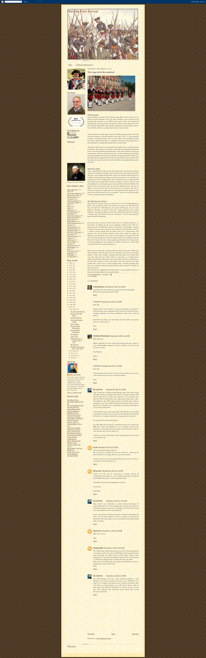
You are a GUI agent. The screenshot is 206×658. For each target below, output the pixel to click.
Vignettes (69, 243)
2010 (70, 300)
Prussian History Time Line (74, 448)
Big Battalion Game (72, 230)
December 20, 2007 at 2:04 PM (115, 286)
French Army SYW (72, 251)
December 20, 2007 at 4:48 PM (116, 389)
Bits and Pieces (75, 344)
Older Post (135, 634)
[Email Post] (110, 274)
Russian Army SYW (72, 217)
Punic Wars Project (72, 212)
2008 (70, 304)
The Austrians (74, 334)
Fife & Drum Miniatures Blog (75, 405)
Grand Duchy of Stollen (73, 428)
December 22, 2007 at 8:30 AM (114, 548)
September (74, 355)
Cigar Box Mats (71, 256)
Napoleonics (70, 210)
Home (70, 65)
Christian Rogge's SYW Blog (75, 418)
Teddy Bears (70, 253)
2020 (70, 277)
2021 (70, 274)
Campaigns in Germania (73, 416)
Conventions (70, 234)
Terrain (69, 208)
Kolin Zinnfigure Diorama (74, 433)
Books (69, 249)
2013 (70, 293)
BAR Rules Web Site (72, 413)
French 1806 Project (76, 318)
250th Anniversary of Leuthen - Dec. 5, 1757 (76, 340)
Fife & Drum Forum (72, 400)
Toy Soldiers (70, 199)
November (74, 351)
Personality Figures (72, 228)
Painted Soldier (98, 548)
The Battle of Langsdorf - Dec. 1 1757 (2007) (78, 348)
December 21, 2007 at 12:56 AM (116, 501)
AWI (68, 191)
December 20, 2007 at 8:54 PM (108, 447)
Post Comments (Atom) (103, 638)
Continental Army (72, 227)
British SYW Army (72, 245)
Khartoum (70, 225)
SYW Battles (70, 214)
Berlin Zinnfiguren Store (74, 415)
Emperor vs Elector (72, 422)
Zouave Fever (74, 336)
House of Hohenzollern (73, 431)
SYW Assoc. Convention (74, 232)
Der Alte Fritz (75, 375)
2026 (70, 263)
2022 (70, 272)
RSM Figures (70, 450)
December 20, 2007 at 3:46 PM (120, 336)
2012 (70, 295)
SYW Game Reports (72, 201)
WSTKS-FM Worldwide (101, 336)
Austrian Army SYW (73, 202)
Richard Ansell (71, 219)
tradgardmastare (99, 286)
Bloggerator (97, 470)
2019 (70, 279)
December (74, 309)
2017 (70, 284)
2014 (70, 291)
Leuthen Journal (71, 439)
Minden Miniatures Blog (74, 409)
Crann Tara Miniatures (73, 411)
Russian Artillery (71, 242)
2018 (70, 281)
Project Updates (75, 324)
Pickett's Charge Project (73, 215)
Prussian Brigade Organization (75, 331)
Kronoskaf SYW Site (73, 407)
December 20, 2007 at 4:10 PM (112, 366)
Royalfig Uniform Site (73, 452)
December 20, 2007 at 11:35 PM (112, 471)
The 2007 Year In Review (78, 311)
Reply (95, 295)
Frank (95, 447)
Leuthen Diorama (72, 437)
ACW (68, 204)
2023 (70, 270)
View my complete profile (74, 392)
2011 (70, 297)
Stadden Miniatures (72, 454)
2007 (70, 307)
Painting (69, 206)
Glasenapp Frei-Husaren (73, 429)
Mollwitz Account (72, 443)
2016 (70, 286)
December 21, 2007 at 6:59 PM (112, 531)
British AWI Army (72, 221)
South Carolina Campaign (74, 223)
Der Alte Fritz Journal (82, 11)
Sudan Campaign (72, 197)
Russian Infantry (71, 247)
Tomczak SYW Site (72, 456)
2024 (70, 267)
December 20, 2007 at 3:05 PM (112, 301)
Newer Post (91, 634)
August (73, 358)
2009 (70, 302)
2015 (70, 288)
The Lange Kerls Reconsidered (75, 327)
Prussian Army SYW (73, 195)
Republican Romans (72, 236)
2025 (70, 265)
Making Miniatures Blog (74, 441)
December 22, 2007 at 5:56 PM (116, 576)
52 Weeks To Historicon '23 (84, 65)
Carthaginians (71, 240)
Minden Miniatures (72, 189)
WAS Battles (70, 255)
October (73, 353)
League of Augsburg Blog (74, 435)
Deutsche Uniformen (73, 420)
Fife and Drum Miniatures (74, 193)
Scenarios (69, 238)
